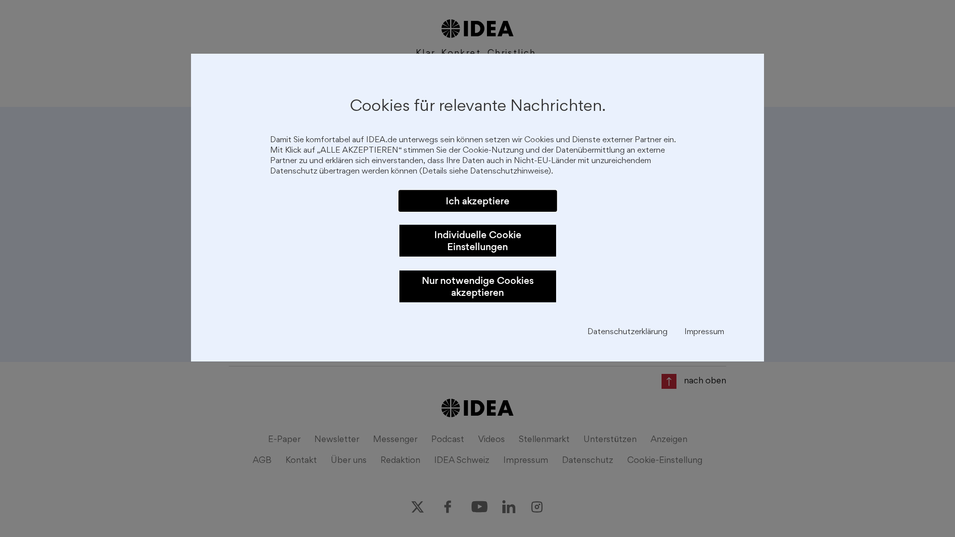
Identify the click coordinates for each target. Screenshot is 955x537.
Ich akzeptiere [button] (477, 201)
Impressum (704, 332)
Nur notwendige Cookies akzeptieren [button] (478, 286)
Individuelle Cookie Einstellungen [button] (477, 241)
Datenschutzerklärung (627, 332)
